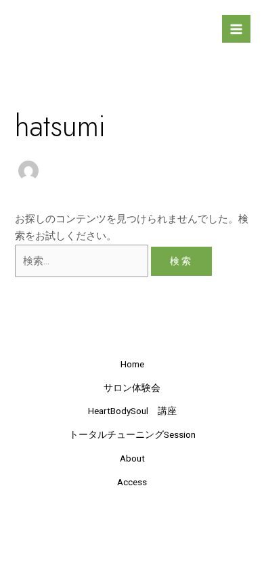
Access (132, 481)
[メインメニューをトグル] (236, 29)
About (132, 458)
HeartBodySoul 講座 (132, 410)
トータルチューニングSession (132, 434)
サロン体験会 (132, 387)
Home (132, 364)
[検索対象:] (83, 261)
